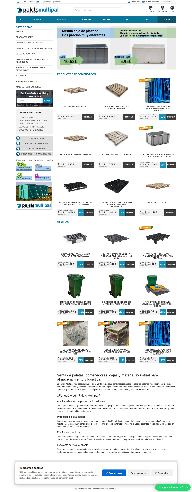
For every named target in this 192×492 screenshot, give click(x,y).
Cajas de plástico (25, 53)
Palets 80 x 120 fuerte (75, 107)
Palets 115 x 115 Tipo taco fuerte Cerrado (116, 108)
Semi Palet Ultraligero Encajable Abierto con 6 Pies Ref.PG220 (158, 256)
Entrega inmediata (36, 148)
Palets (19, 31)
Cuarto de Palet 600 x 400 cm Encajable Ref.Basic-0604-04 (75, 255)
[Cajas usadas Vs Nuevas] (116, 48)
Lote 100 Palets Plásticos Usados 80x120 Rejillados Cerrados (157, 109)
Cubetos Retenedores (31, 129)
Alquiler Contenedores (28, 86)
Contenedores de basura (33, 120)
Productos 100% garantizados (36, 154)
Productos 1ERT (24, 37)
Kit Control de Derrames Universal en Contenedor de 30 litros (157, 304)
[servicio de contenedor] (34, 195)
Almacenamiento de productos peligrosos (32, 60)
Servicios (86, 19)
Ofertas (107, 19)
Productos (37, 19)
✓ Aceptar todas (114, 472)
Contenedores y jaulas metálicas (34, 48)
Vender (166, 19)
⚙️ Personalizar (161, 473)
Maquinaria (22, 75)
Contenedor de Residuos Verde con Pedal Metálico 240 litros (75, 303)
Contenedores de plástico (30, 42)
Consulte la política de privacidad (28, 105)
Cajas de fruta (27, 126)
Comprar (88, 117)
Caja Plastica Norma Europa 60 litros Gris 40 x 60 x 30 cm (158, 156)
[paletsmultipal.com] (37, 9)
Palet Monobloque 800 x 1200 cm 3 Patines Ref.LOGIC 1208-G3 (75, 203)
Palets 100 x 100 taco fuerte (116, 155)
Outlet (126, 19)
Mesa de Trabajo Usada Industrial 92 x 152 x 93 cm (117, 351)
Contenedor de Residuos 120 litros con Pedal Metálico (116, 303)
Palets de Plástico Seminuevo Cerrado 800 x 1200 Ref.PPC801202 (116, 204)
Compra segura (36, 138)
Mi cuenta (162, 11)
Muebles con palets (26, 81)
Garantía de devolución (36, 143)
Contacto (150, 11)
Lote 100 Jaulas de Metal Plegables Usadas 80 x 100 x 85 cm (75, 352)
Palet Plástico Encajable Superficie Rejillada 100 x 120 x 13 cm (116, 256)
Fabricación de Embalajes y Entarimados (30, 68)
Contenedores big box (31, 123)
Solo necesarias (138, 473)
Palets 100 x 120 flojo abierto (75, 155)
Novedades (62, 19)
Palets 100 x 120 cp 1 (158, 202)
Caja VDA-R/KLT (26, 117)
